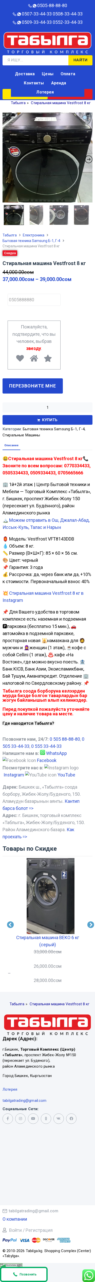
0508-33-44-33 (68, 13)
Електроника (33, 235)
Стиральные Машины (21, 435)
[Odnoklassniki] (46, 1118)
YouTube (66, 774)
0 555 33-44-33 (46, 746)
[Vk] (58, 1118)
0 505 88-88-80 (65, 739)
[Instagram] (20, 1118)
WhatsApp (56, 753)
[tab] (11, 445)
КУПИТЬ (50, 420)
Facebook (46, 760)
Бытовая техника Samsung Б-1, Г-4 (31, 241)
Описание (11, 445)
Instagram (14, 774)
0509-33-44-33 (37, 22)
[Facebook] (71, 1118)
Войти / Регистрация (31, 1230)
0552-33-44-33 (68, 22)
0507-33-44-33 (37, 13)
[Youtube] (33, 1118)
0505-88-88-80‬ (52, 5)
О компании (15, 1219)
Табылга (10, 235)
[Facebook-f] (8, 1118)
